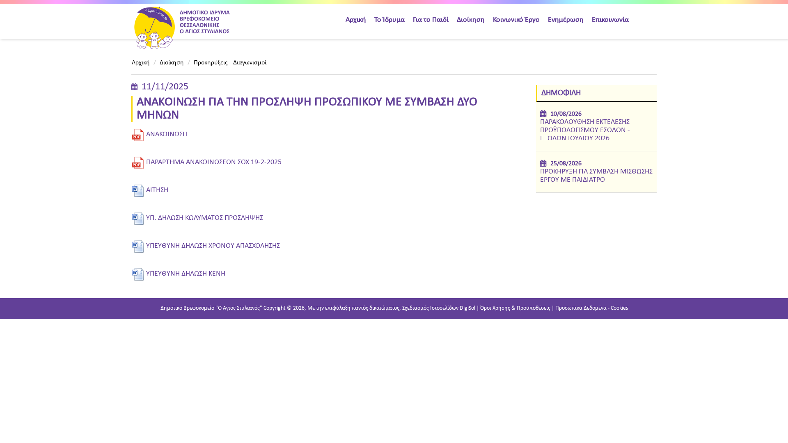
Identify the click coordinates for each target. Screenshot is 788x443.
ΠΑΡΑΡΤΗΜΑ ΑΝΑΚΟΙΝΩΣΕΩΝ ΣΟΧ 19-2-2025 (214, 162)
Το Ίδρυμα (389, 20)
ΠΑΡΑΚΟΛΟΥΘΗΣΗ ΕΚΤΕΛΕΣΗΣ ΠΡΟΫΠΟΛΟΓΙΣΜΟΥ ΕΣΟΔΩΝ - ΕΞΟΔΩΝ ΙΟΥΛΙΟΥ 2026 (585, 130)
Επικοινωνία (610, 20)
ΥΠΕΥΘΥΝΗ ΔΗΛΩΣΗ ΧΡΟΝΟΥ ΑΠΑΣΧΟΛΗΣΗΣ (213, 246)
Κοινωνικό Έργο (516, 20)
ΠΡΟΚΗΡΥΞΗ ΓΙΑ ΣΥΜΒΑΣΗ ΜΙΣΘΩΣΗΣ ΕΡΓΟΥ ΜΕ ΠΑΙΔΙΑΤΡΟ (596, 176)
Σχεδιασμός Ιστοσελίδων (430, 308)
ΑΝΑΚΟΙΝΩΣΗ (166, 134)
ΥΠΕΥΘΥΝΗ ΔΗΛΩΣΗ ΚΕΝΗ (185, 274)
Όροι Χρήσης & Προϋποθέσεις (515, 308)
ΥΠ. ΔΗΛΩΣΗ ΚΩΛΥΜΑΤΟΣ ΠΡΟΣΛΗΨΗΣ (204, 218)
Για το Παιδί (431, 20)
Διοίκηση (471, 20)
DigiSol (467, 308)
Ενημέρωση (566, 20)
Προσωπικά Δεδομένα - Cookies (591, 308)
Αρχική (356, 20)
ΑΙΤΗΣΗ (157, 190)
